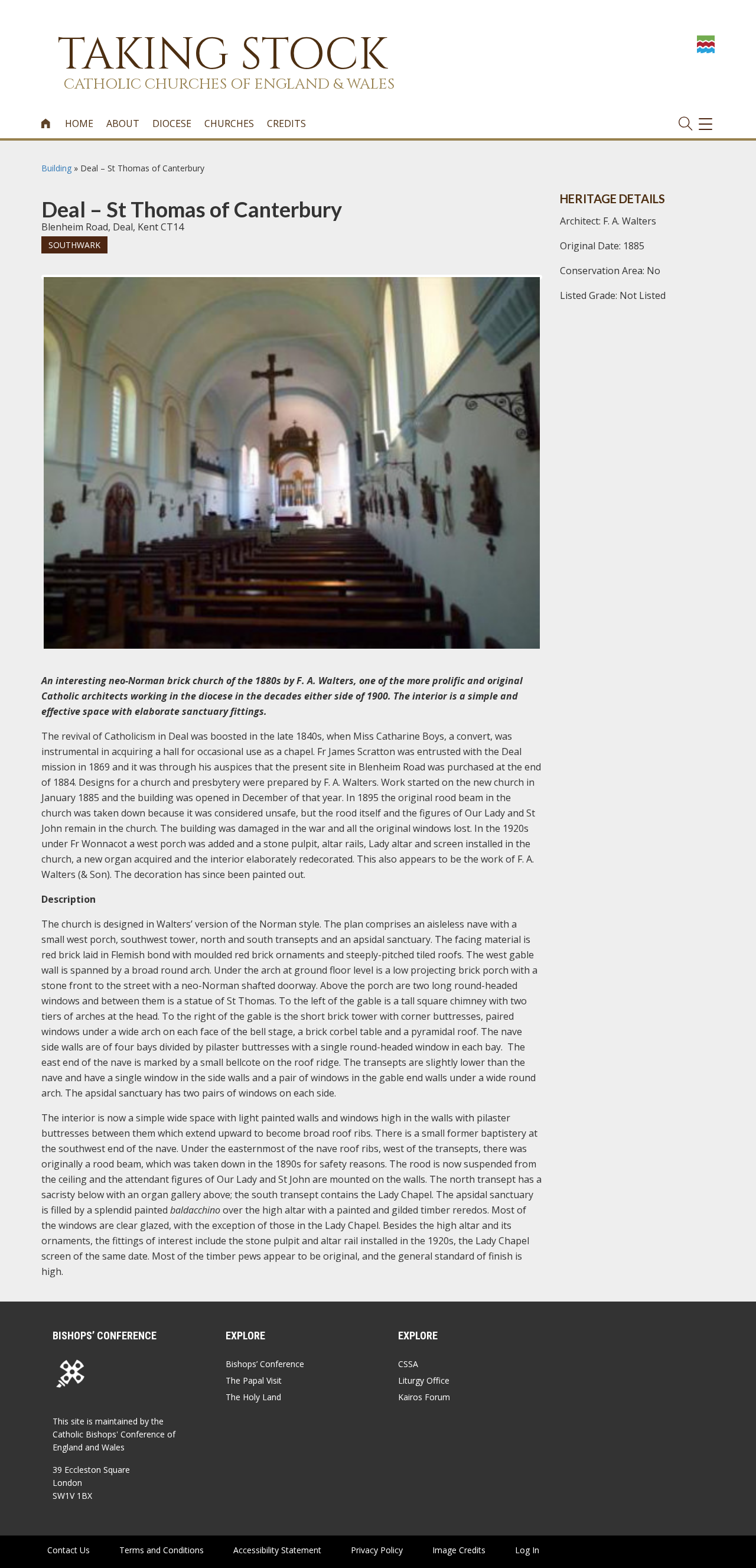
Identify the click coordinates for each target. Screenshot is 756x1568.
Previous (26, 288)
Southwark (74, 245)
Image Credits (458, 1550)
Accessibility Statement (277, 1550)
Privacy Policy (377, 1550)
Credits (286, 123)
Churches (229, 123)
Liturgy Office (423, 1380)
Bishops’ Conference (265, 1363)
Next (558, 288)
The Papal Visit (254, 1380)
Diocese (171, 123)
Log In (527, 1550)
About (122, 123)
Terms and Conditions (161, 1550)
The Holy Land (253, 1397)
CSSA (408, 1363)
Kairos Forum (424, 1397)
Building (56, 168)
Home (79, 123)
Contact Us (68, 1550)
